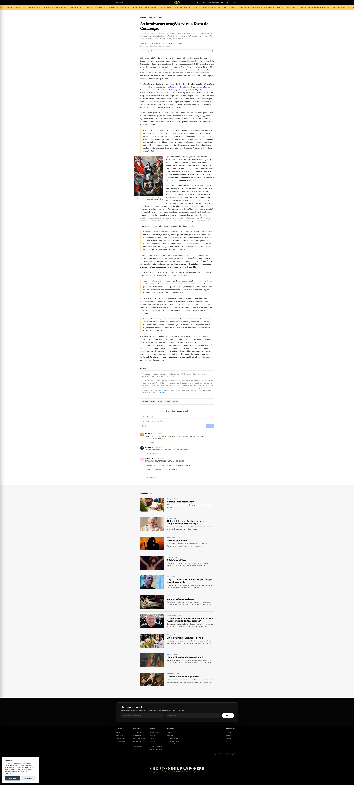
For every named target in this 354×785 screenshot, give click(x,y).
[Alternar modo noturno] (197, 2)
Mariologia (153, 744)
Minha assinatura (121, 741)
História (152, 741)
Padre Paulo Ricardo (138, 735)
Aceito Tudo (12, 778)
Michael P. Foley (146, 43)
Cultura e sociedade (156, 746)
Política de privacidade (139, 738)
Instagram (229, 738)
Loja (204, 2)
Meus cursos (120, 738)
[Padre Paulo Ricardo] (177, 2)
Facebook (229, 735)
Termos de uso (137, 741)
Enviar (227, 715)
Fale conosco (136, 744)
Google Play (233, 754)
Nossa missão (137, 732)
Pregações (170, 735)
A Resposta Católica (172, 738)
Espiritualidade (154, 732)
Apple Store (220, 754)
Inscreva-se (213, 2)
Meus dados (119, 735)
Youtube (228, 732)
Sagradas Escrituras (156, 749)
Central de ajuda (137, 746)
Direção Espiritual (172, 744)
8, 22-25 (157, 392)
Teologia (152, 735)
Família (152, 738)
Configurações (28, 778)
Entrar (224, 2)
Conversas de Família (173, 741)
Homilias (169, 732)
